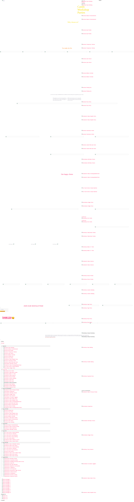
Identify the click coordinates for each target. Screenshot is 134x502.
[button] (1, 244)
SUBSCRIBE (3, 311)
